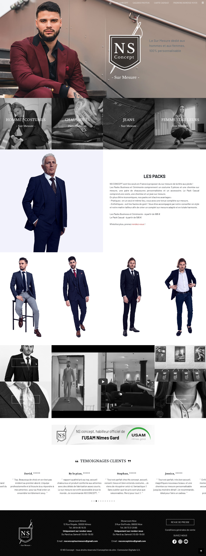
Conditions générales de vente (180, 529)
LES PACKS (26, 363)
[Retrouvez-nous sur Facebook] (174, 541)
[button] (203, 3)
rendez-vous (138, 224)
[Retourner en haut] (201, 551)
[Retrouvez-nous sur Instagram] (180, 541)
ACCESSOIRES (26, 399)
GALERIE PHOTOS (141, 3)
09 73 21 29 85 (130, 527)
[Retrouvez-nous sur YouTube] (186, 541)
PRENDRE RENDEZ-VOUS (185, 3)
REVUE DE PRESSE (180, 522)
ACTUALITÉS (180, 399)
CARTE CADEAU (161, 3)
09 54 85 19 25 (79, 527)
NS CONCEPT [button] (122, 3)
